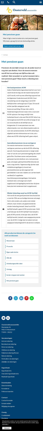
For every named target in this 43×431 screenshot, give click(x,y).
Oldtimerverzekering (8, 350)
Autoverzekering (7, 341)
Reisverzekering (7, 356)
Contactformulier (7, 400)
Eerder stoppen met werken (15, 275)
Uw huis (5, 55)
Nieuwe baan (10, 241)
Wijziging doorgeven (8, 406)
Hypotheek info (7, 371)
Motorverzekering (7, 347)
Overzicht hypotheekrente (10, 374)
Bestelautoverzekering (9, 344)
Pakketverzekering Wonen (10, 353)
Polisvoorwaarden (7, 391)
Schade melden (6, 403)
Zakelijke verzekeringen (9, 362)
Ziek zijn (9, 258)
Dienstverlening (7, 385)
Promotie (9, 246)
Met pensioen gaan (12, 281)
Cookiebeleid (6, 415)
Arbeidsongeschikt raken (14, 263)
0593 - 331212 (7, 332)
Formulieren (5, 388)
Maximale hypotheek (8, 377)
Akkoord (6, 428)
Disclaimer (5, 418)
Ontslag (9, 269)
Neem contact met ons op (12, 46)
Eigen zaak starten (12, 252)
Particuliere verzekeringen (10, 359)
